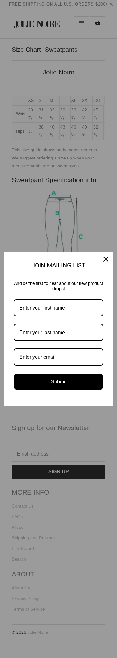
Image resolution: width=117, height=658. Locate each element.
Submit (58, 381)
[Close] (105, 259)
